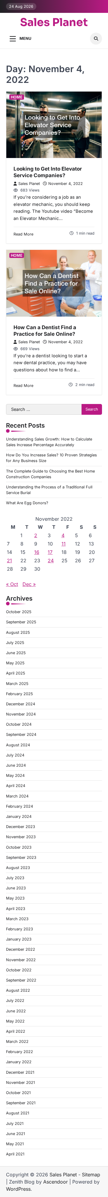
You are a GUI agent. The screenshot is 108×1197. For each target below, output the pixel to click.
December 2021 (20, 1072)
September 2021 (20, 1103)
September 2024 (21, 734)
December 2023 (20, 826)
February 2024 (19, 806)
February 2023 (19, 929)
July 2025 (15, 642)
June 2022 (16, 1011)
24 (51, 560)
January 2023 (19, 939)
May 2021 (15, 1144)
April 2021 (15, 1154)
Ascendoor (55, 1182)
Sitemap (91, 1175)
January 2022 (19, 1062)
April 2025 (15, 673)
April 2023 (15, 908)
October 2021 (18, 1092)
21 (9, 560)
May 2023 (15, 898)
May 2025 (15, 663)
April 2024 (15, 785)
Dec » (29, 584)
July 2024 (15, 755)
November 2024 (21, 714)
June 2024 (16, 765)
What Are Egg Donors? (27, 503)
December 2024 (20, 704)
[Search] (96, 39)
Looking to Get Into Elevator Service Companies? (48, 171)
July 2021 (14, 1123)
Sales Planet (54, 22)
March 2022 (17, 1041)
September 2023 (21, 857)
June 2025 (16, 653)
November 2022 (21, 960)
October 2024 (19, 724)
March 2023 (17, 919)
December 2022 (20, 949)
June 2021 (15, 1133)
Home (16, 97)
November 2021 (20, 1082)
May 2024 (15, 775)
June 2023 (16, 888)
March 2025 (17, 683)
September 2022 (21, 980)
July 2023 (15, 878)
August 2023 (18, 867)
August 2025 (18, 632)
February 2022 (19, 1051)
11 (64, 544)
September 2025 (21, 622)
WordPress (18, 1189)
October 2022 (19, 970)
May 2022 (15, 1021)
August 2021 (17, 1113)
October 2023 (19, 847)
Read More (23, 234)
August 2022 (18, 990)
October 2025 (19, 612)
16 (36, 552)
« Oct (12, 584)
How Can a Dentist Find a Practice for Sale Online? (45, 330)
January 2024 (19, 816)
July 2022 (15, 1000)
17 (50, 552)
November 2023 (21, 837)
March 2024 (17, 796)
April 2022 (15, 1031)
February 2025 (19, 694)
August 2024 (18, 745)
